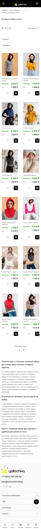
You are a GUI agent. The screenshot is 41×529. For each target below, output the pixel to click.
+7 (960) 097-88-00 (11, 476)
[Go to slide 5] (36, 74)
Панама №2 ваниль (29, 175)
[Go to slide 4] (15, 74)
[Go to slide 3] (11, 74)
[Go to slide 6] (36, 171)
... (23, 10)
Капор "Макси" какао (9, 272)
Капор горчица (28, 128)
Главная (4, 10)
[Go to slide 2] (8, 74)
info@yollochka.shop (12, 481)
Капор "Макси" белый (30, 223)
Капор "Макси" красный (7, 320)
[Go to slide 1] (5, 74)
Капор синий (6, 128)
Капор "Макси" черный (31, 272)
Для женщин (15, 10)
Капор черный (7, 175)
